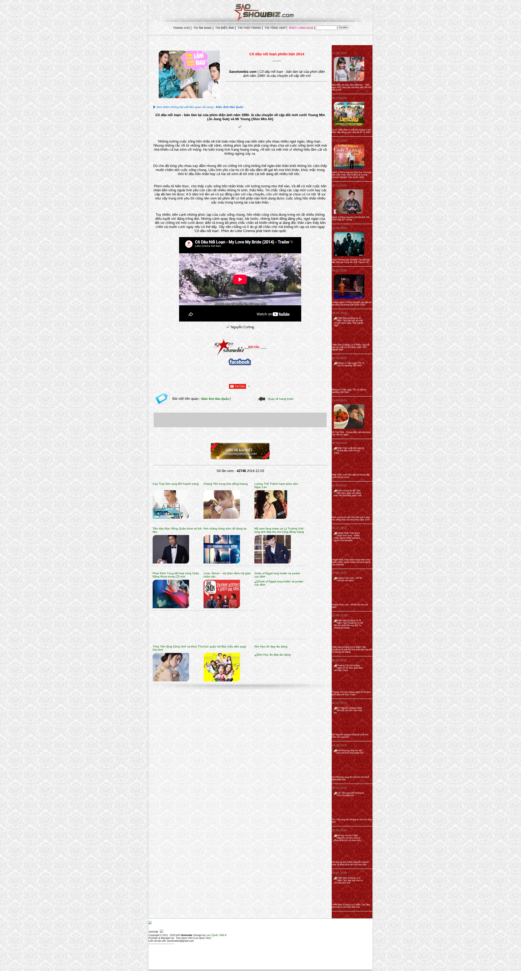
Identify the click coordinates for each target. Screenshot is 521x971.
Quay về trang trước (281, 398)
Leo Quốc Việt (215, 935)
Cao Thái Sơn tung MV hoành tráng (176, 483)
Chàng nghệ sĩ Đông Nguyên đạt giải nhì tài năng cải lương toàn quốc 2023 (352, 303)
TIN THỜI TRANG (249, 27)
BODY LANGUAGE (301, 27)
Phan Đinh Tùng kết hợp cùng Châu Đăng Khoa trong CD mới (176, 575)
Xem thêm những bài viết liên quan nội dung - (199, 107)
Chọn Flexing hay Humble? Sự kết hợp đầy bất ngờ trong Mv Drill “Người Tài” (351, 260)
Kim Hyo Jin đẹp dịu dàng (270, 646)
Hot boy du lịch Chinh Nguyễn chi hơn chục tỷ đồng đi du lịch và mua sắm (350, 863)
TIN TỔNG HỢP (275, 27)
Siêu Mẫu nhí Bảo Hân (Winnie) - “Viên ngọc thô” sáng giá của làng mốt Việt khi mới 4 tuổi (351, 87)
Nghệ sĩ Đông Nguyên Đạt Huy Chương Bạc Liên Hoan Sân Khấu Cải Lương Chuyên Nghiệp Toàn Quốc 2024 (351, 174)
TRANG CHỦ (181, 27)
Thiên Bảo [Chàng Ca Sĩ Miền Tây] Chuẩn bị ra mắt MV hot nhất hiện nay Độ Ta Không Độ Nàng (352, 649)
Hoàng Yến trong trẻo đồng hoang (226, 483)
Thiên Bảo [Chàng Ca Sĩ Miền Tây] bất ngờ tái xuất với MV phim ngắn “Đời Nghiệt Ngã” (351, 347)
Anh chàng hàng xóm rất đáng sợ (225, 528)
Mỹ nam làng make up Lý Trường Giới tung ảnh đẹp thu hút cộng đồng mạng (279, 530)
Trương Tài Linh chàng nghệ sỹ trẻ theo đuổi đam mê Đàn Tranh (351, 693)
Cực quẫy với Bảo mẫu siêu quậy (225, 646)
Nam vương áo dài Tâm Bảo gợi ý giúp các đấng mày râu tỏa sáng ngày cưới (351, 518)
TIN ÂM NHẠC (202, 27)
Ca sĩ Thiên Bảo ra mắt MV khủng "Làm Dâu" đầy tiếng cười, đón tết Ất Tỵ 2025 (351, 131)
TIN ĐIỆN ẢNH (224, 27)
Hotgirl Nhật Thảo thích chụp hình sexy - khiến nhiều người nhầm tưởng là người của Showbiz (352, 562)
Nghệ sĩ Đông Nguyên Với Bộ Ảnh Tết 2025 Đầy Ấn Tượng (350, 218)
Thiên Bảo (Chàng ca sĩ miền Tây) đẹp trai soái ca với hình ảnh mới (351, 905)
